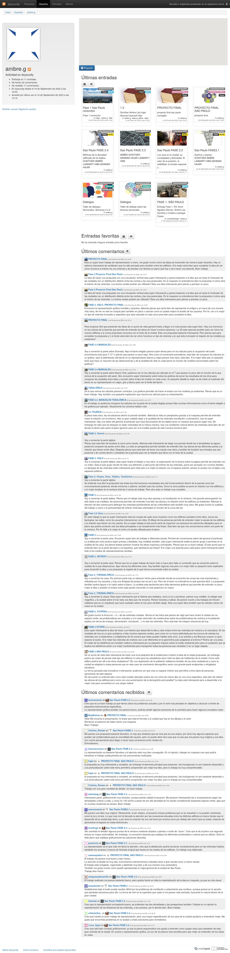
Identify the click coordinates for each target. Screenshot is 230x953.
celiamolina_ (95, 913)
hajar (91, 761)
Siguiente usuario (27, 109)
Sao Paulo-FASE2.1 (122, 730)
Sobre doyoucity (10, 949)
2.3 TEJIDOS (94, 411)
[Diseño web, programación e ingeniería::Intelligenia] (202, 948)
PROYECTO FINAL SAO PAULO (117, 761)
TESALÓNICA (95, 387)
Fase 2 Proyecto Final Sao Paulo (105, 274)
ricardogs (93, 827)
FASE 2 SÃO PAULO (98, 651)
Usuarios (43, 3)
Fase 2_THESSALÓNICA (101, 574)
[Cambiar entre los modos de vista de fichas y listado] (84, 84)
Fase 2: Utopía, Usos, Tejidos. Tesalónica (110, 476)
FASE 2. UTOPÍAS (97, 611)
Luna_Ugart (94, 925)
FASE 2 (92, 494)
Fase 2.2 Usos (95, 513)
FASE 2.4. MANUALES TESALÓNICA (107, 399)
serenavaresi (95, 699)
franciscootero (96, 748)
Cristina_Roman (96, 730)
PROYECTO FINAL (97, 258)
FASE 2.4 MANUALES (99, 344)
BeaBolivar (94, 715)
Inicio (8, 12)
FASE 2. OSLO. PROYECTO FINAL (106, 304)
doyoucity (14, 4)
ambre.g (30, 12)
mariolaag (93, 794)
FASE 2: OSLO (95, 458)
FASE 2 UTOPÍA (96, 626)
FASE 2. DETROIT (97, 556)
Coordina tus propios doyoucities (59, 949)
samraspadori (95, 855)
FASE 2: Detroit (96, 433)
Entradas (56, 3)
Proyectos (29, 3)
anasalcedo (94, 885)
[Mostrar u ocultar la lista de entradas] (91, 84)
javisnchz (93, 843)
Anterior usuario (10, 109)
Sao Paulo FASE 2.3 (121, 748)
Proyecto (88, 68)
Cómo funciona (30, 949)
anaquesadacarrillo (98, 876)
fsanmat (92, 900)
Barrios (69, 3)
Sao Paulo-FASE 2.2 (119, 699)
